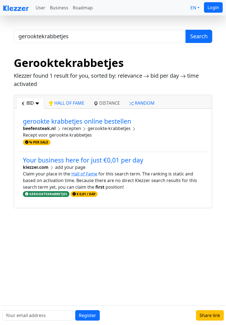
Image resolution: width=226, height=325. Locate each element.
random (144, 103)
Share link (210, 315)
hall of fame (68, 103)
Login (213, 7)
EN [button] (193, 8)
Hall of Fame (84, 174)
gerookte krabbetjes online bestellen (77, 121)
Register (87, 315)
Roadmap (83, 8)
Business (59, 8)
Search (199, 36)
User (40, 8)
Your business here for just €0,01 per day (83, 160)
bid (30, 103)
